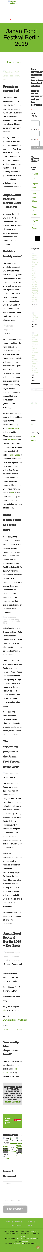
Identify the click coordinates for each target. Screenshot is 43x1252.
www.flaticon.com (31, 1238)
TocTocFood (12, 440)
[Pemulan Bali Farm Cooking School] (35, 334)
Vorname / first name (35, 128)
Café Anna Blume (34, 197)
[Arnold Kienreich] (33, 425)
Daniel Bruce (19, 1238)
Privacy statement (16, 1225)
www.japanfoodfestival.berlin (15, 1020)
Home (8, 1221)
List (4, 1010)
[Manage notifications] (38, 1247)
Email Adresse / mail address (35, 116)
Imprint (30, 1225)
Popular (35, 248)
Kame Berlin (14, 455)
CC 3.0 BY (25, 1241)
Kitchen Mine (13, 428)
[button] (14, 19)
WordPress (21, 1236)
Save (18, 1120)
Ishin (12, 493)
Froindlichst (16, 1143)
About (30, 1221)
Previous (11, 62)
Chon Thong (19, 1147)
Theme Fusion (34, 1231)
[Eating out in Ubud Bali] (35, 255)
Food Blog (18, 1221)
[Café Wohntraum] (35, 314)
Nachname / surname (35, 138)
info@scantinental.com (12, 1030)
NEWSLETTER (12, 1102)
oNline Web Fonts (19, 1243)
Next (18, 62)
